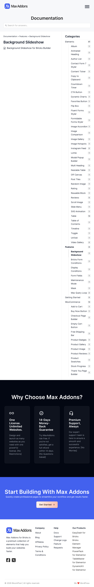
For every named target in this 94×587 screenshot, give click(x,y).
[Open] (87, 6)
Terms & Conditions (40, 553)
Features (23, 36)
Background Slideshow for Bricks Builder (29, 48)
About (38, 532)
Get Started (45, 504)
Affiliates (39, 542)
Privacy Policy (42, 546)
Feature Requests (58, 546)
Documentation (10, 36)
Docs (56, 532)
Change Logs (60, 540)
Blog (37, 537)
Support (58, 536)
